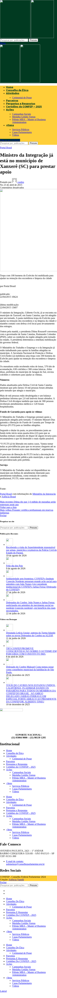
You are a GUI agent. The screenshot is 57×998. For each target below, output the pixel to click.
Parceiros (10, 761)
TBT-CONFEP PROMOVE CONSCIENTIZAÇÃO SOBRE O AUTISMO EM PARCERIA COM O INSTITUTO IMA (31, 651)
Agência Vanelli (16, 879)
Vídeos (15, 135)
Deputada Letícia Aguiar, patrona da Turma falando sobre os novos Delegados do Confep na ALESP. (30, 634)
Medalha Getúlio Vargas (23, 116)
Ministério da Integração (44, 494)
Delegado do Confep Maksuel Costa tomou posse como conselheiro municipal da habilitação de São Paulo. (30, 670)
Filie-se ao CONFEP (10, 140)
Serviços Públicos (20, 129)
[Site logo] (15, 37)
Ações (9, 769)
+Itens (9, 783)
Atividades (11, 756)
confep (20, 182)
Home (9, 750)
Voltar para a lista (8, 507)
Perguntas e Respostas (16, 764)
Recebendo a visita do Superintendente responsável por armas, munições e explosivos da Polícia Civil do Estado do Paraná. (31, 550)
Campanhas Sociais (21, 114)
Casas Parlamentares (22, 132)
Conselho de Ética (15, 753)
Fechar (3, 515)
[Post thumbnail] (9, 544)
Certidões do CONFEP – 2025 (21, 767)
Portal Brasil (6, 147)
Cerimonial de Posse (22, 97)
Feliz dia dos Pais (14, 565)
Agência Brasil (9, 496)
